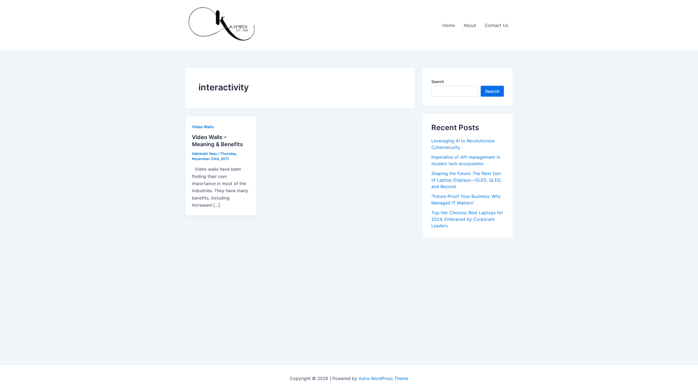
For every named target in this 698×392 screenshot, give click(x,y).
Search (437, 81)
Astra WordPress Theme (383, 378)
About (470, 25)
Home (449, 25)
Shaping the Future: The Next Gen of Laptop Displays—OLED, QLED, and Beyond (466, 180)
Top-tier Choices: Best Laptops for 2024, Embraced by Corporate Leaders (467, 219)
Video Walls (203, 126)
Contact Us (496, 25)
